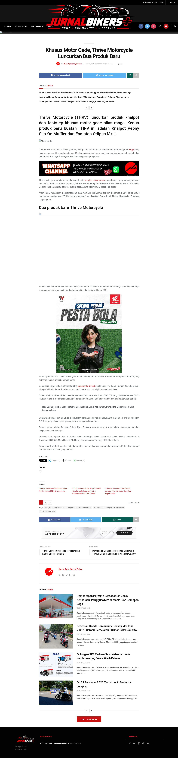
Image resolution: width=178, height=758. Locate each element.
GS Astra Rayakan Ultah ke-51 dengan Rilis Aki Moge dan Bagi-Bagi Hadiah (118, 491)
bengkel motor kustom (95, 180)
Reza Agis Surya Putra (73, 64)
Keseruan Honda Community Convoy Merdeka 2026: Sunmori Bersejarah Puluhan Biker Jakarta (84, 97)
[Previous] (87, 107)
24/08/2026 (82, 634)
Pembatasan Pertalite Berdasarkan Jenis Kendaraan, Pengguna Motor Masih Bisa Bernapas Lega (85, 92)
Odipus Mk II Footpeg (115, 507)
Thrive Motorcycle (47, 511)
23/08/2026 (82, 691)
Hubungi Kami (46, 743)
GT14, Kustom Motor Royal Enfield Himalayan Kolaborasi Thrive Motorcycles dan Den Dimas (86, 491)
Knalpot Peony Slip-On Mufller (79, 507)
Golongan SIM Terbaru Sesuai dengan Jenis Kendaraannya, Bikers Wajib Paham (76, 101)
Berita (99, 64)
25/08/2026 (82, 608)
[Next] (91, 107)
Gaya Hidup (108, 64)
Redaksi (78, 743)
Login (174, 2)
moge (131, 150)
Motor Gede (98, 507)
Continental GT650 (86, 386)
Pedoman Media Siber (63, 743)
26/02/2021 (90, 64)
